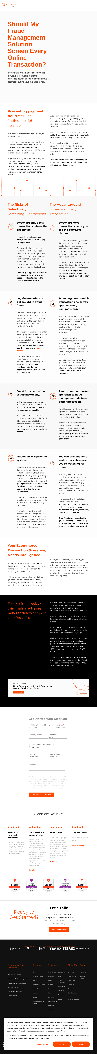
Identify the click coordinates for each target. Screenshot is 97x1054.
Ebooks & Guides (38, 976)
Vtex (59, 976)
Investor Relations (73, 999)
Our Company (72, 976)
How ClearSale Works (14, 975)
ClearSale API (52, 972)
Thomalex (61, 990)
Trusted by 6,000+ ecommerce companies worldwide (48, 946)
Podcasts (35, 993)
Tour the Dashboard (14, 987)
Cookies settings (42, 1044)
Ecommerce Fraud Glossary (38, 1002)
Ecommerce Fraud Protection (16, 966)
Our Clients (71, 972)
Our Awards (71, 980)
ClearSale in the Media (72, 994)
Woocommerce (52, 1001)
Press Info (83, 972)
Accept (61, 1044)
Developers (53, 965)
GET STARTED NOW (59, 929)
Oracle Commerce (61, 981)
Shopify (50, 993)
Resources (37, 965)
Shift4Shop (51, 1006)
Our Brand (71, 984)
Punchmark (61, 986)
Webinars (35, 997)
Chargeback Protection (15, 991)
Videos (35, 980)
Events (70, 989)
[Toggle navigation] (58, 5)
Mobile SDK (51, 976)
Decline (81, 1044)
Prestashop (51, 997)
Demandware (62, 972)
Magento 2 (51, 984)
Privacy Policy (61, 788)
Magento (50, 980)
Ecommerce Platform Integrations (18, 979)
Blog (34, 972)
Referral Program (82, 977)
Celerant (60, 999)
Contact (83, 965)
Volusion (50, 1010)
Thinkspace (61, 995)
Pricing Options (12, 996)
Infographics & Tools (39, 984)
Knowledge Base (38, 989)
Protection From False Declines (17, 983)
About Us (72, 965)
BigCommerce (52, 989)
